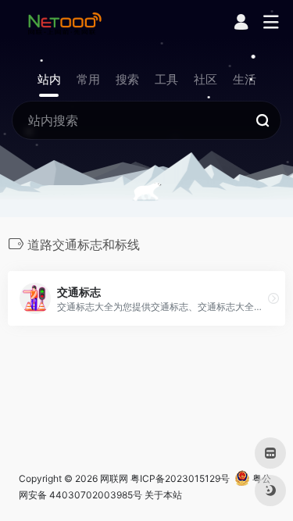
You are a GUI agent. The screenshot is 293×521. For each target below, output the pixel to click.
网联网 (114, 478)
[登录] (241, 24)
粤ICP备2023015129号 (180, 478)
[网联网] (65, 22)
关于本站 (163, 495)
